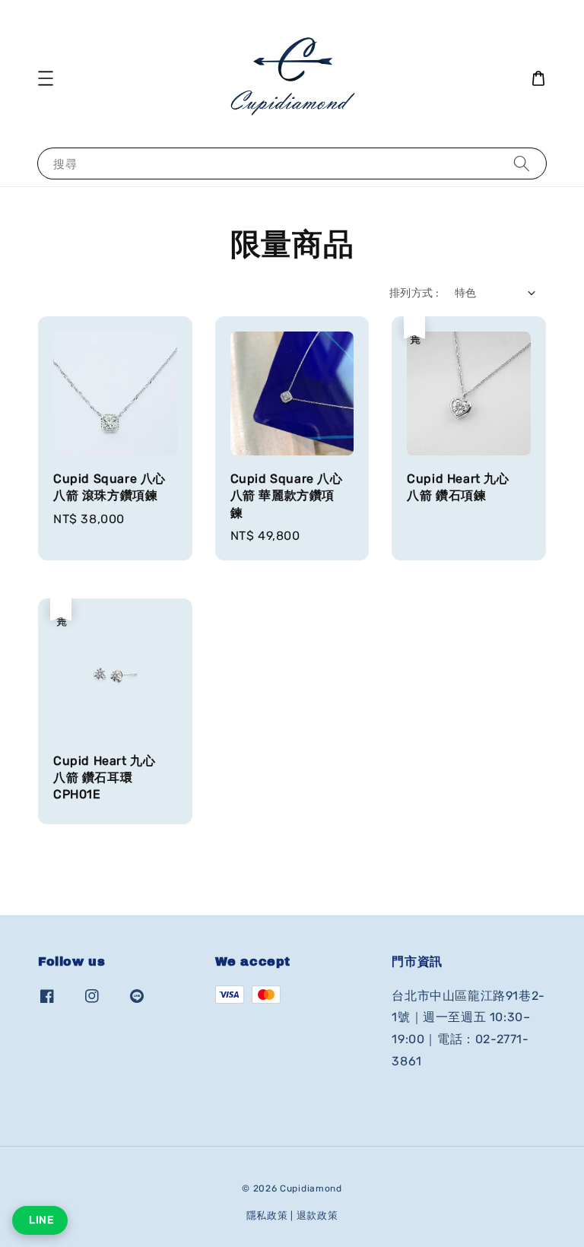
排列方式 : (414, 293)
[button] (45, 78)
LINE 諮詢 (40, 1220)
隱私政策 (267, 1215)
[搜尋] (521, 163)
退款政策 (317, 1215)
